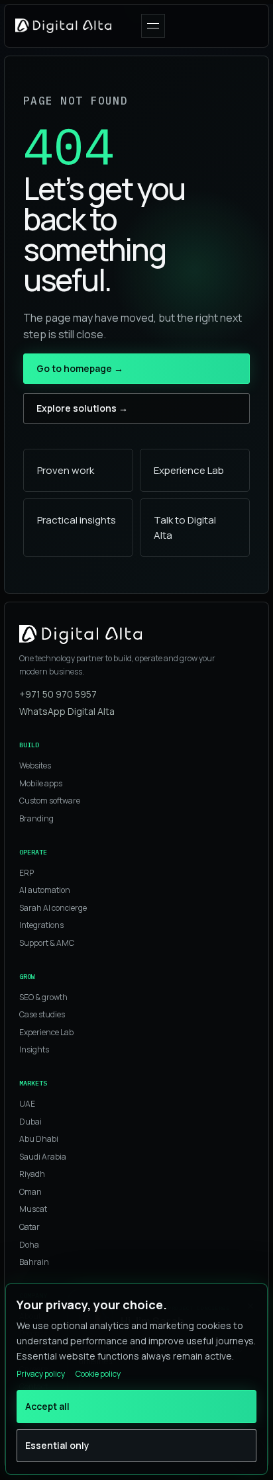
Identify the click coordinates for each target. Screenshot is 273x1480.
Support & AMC (46, 942)
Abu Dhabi (38, 1138)
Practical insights (76, 520)
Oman (30, 1191)
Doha (29, 1244)
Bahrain (34, 1262)
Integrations (41, 925)
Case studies (42, 1014)
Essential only (57, 1445)
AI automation (44, 890)
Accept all (47, 1406)
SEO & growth (43, 997)
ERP (26, 872)
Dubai (30, 1121)
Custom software (49, 800)
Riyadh (32, 1173)
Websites (35, 765)
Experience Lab (189, 470)
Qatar (29, 1226)
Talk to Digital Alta (185, 527)
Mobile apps (40, 783)
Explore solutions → (82, 408)
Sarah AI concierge (53, 907)
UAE (27, 1103)
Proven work (65, 470)
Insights (34, 1049)
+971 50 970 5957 (58, 694)
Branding (36, 818)
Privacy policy (41, 1373)
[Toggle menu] (153, 26)
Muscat (33, 1209)
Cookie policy (98, 1373)
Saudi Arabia (42, 1156)
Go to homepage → (79, 368)
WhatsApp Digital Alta (67, 711)
